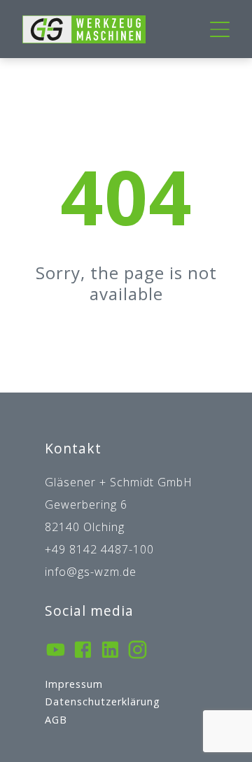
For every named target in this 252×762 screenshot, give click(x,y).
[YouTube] (55, 651)
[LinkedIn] (110, 651)
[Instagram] (137, 651)
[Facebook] (83, 651)
